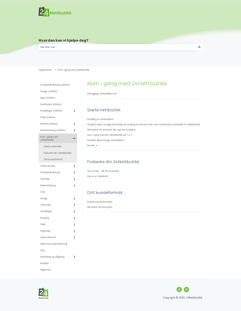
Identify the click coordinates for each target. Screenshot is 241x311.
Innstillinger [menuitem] (46, 211)
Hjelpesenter (45, 69)
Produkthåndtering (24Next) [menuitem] (55, 84)
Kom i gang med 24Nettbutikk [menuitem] (49, 138)
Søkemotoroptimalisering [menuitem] (53, 243)
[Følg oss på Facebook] (179, 289)
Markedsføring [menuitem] (48, 185)
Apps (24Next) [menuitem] (47, 97)
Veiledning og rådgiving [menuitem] (52, 256)
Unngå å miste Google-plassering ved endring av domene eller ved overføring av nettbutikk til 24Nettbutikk (143, 124)
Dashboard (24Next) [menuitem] (51, 104)
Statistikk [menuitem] (45, 178)
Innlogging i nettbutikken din (102, 93)
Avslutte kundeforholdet (99, 201)
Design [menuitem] (44, 198)
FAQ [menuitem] (42, 250)
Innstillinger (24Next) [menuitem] (51, 110)
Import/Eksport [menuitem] (48, 237)
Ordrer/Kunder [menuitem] (47, 165)
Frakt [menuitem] (43, 224)
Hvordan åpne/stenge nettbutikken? (106, 140)
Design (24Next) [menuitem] (48, 91)
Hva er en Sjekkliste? (98, 176)
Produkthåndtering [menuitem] (50, 172)
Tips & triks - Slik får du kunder (103, 170)
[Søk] (199, 47)
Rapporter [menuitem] (45, 269)
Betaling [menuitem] (44, 217)
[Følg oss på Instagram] (186, 289)
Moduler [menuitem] (44, 263)
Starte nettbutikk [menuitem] (52, 146)
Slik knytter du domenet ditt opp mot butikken (111, 129)
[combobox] (117, 47)
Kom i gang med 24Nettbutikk (73, 69)
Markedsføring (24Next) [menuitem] (52, 130)
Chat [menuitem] (42, 191)
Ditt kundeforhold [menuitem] (53, 159)
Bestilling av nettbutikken (100, 119)
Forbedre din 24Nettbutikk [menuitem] (57, 152)
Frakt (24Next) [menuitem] (47, 117)
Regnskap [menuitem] (45, 230)
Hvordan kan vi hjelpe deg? (63, 40)
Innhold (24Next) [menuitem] (49, 123)
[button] (74, 111)
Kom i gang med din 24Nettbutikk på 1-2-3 (109, 134)
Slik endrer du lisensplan (99, 207)
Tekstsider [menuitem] (45, 204)
